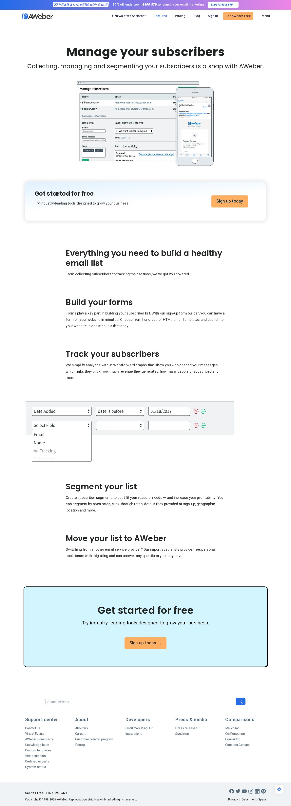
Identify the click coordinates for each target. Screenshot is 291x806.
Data (245, 799)
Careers (81, 733)
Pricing (180, 16)
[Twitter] (238, 791)
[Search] (240, 701)
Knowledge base (37, 745)
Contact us (32, 728)
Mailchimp (232, 728)
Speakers (182, 733)
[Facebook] (231, 791)
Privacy (233, 799)
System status (35, 767)
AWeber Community (39, 739)
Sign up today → (145, 643)
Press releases (186, 728)
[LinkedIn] (257, 791)
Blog (196, 16)
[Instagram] (250, 791)
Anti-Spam (259, 799)
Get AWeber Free (238, 16)
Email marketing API (139, 728)
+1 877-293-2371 (55, 793)
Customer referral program (94, 739)
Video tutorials (35, 756)
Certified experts (37, 761)
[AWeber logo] (35, 16)
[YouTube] (244, 791)
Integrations (133, 733)
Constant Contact (237, 745)
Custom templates (38, 750)
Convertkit (232, 739)
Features (160, 16)
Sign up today (229, 201)
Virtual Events (35, 733)
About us (81, 728)
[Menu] (263, 16)
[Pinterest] (263, 791)
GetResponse (235, 733)
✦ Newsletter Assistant (128, 16)
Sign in (213, 16)
